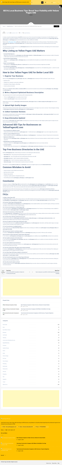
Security (4, 371)
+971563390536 (42, 426)
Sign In (54, 2)
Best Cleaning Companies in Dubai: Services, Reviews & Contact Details (35, 304)
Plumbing (4, 363)
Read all (2, 455)
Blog (58, 463)
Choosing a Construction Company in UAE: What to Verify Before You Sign (31, 443)
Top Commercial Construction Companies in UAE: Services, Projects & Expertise (37, 313)
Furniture (4, 345)
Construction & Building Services (9, 340)
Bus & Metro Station (6, 329)
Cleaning (4, 337)
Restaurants (5, 368)
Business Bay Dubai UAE (28, 426)
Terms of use (48, 463)
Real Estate (5, 366)
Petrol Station (5, 361)
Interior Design (5, 355)
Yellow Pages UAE (5, 461)
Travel (4, 381)
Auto (4, 327)
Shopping (4, 374)
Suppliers (4, 379)
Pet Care (4, 358)
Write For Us (5, 384)
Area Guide (5, 324)
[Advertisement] (31, 287)
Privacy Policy (54, 463)
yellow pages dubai (12, 41)
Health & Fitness (6, 348)
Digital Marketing (10, 26)
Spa (3, 376)
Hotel (4, 353)
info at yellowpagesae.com (11, 426)
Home (4, 26)
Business (4, 332)
